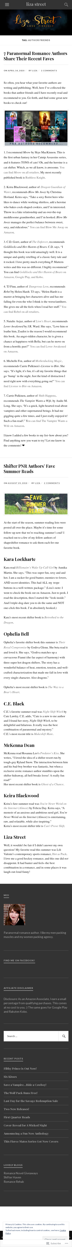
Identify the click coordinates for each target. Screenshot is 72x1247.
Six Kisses (10, 1076)
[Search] (63, 4)
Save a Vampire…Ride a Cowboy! (25, 1085)
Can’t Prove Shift (54, 826)
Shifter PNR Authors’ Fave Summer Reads (29, 468)
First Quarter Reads (17, 1117)
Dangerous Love (39, 286)
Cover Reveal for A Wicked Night (25, 1125)
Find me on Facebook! (19, 960)
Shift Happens (47, 395)
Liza (35, 70)
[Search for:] (36, 1036)
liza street (36, 4)
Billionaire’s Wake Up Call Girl (35, 567)
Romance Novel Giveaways (21, 1173)
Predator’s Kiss (49, 753)
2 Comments (49, 70)
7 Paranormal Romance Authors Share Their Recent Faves (35, 55)
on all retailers (30, 172)
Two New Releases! (16, 1109)
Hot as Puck (59, 854)
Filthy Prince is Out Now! (20, 1068)
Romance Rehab (14, 1181)
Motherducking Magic (48, 361)
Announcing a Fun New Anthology (26, 1133)
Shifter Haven (12, 1177)
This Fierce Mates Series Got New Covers (31, 1141)
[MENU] (7, 4)
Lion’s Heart (43, 321)
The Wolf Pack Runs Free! (21, 1093)
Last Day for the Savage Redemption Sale (31, 1101)
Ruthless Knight (35, 177)
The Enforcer (40, 242)
